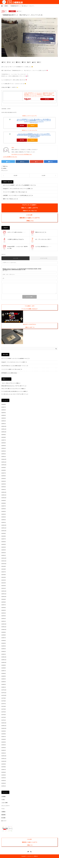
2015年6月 (3, 772)
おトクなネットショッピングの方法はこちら (22, 154)
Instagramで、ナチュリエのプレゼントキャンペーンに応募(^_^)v (18, 188)
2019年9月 (3, 632)
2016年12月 (3, 722)
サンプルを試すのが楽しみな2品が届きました (10, 391)
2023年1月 (3, 522)
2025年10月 (3, 431)
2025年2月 (3, 453)
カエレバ (36, 122)
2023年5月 (3, 511)
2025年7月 (3, 440)
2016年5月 (3, 742)
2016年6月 (3, 739)
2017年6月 (3, 706)
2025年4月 (3, 448)
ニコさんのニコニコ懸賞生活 (32, 856)
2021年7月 (3, 571)
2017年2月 (3, 717)
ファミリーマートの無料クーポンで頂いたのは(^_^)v (15, 192)
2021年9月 (3, 566)
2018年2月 (3, 684)
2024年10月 (3, 464)
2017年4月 (3, 711)
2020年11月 (3, 593)
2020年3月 (3, 615)
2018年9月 (3, 665)
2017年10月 (3, 695)
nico (7, 166)
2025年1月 (3, 456)
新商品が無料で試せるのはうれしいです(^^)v (10, 385)
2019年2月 (3, 651)
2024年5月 (3, 478)
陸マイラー (3, 820)
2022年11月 (3, 527)
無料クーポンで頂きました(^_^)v (10, 198)
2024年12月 (3, 459)
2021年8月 (3, 569)
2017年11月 (3, 692)
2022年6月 (3, 541)
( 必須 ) (5, 270)
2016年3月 (3, 747)
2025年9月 (3, 434)
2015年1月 (3, 786)
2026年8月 (3, 404)
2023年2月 (3, 519)
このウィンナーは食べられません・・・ (16, 232)
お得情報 (3, 796)
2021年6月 (3, 574)
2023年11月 (3, 495)
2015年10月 (3, 761)
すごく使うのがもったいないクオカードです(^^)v (11, 394)
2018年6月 (3, 673)
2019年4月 (3, 646)
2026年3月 (3, 418)
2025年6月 (3, 442)
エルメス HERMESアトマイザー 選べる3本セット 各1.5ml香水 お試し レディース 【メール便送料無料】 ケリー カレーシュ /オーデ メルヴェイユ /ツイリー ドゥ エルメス (34, 120)
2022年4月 (3, 547)
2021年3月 (3, 582)
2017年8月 (3, 700)
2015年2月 (3, 783)
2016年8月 (3, 733)
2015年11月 (3, 758)
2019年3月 (3, 648)
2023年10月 (3, 497)
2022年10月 (3, 530)
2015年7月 (3, 769)
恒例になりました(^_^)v (40, 232)
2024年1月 (3, 489)
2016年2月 (3, 750)
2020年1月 (3, 621)
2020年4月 (3, 613)
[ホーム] (1, 5)
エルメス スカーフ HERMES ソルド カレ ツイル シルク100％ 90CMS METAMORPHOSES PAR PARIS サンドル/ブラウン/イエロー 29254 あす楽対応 (34, 135)
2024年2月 (3, 486)
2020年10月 (3, 596)
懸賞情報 (3, 814)
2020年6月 (3, 607)
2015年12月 (3, 755)
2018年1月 (3, 687)
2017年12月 (3, 689)
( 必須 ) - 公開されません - (9, 274)
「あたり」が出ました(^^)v (6, 383)
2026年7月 (3, 407)
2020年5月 (3, 610)
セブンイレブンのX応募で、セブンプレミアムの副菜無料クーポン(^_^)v (19, 185)
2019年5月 (3, 643)
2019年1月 (3, 654)
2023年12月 (3, 492)
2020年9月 (3, 599)
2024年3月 (3, 484)
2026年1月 (3, 423)
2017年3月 (3, 714)
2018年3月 (3, 681)
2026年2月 (3, 420)
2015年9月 (3, 764)
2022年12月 (3, 525)
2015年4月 (3, 777)
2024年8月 (3, 470)
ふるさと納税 (4, 802)
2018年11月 (3, 659)
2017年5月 (3, 709)
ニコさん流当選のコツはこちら (10, 156)
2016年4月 (3, 744)
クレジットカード (5, 805)
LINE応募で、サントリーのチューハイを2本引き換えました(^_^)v (18, 195)
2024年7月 (3, 473)
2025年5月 (3, 445)
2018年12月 (3, 657)
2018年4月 (3, 678)
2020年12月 (3, 591)
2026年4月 (3, 415)
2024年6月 (3, 475)
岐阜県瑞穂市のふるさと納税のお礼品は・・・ (10, 372)
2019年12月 (3, 624)
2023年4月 (3, 514)
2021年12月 (3, 558)
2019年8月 (3, 635)
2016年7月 (3, 736)
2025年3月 (3, 451)
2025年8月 (3, 437)
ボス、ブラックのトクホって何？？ (43, 239)
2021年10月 (3, 563)
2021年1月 (3, 588)
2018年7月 (3, 670)
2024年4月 (3, 481)
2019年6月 (3, 640)
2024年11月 (3, 462)
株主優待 (3, 817)
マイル (2, 808)
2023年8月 (3, 503)
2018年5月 (3, 676)
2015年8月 (3, 766)
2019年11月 (3, 626)
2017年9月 (3, 698)
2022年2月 (3, 552)
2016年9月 (3, 731)
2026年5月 (3, 412)
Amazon (32, 125)
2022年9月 (3, 533)
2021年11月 (3, 560)
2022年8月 (3, 536)
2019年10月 (3, 629)
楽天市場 (22, 125)
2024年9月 (3, 467)
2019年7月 (3, 637)
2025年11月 (3, 429)
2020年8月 (3, 602)
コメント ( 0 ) (15, 258)
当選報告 (12, 11)
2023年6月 (3, 508)
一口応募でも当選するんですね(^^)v (15, 239)
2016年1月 (3, 753)
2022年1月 (3, 555)
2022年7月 (3, 538)
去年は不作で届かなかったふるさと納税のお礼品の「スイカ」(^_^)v (14, 365)
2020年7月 (3, 604)
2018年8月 (3, 667)
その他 (2, 799)
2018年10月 (3, 662)
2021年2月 (3, 585)
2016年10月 (3, 728)
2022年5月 (3, 544)
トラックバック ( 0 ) (43, 258)
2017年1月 (3, 720)
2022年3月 (3, 549)
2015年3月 (3, 780)
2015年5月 (3, 775)
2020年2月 (3, 618)
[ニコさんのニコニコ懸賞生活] (12, 2)
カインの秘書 (15, 383)
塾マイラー (22, 385)
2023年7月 (3, 506)
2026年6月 (3, 409)
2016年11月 (3, 725)
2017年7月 (3, 703)
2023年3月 (3, 517)
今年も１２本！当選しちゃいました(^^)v (9, 388)
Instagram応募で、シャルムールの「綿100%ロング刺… (17, 247)
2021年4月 (3, 580)
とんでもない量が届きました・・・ (43, 246)
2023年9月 (3, 500)
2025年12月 (3, 426)
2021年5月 (3, 577)
